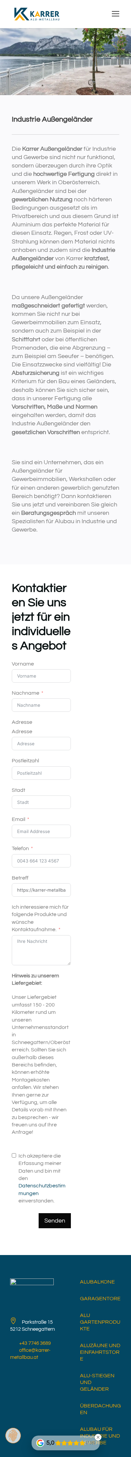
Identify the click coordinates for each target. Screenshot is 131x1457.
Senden (54, 1221)
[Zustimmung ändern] (13, 1436)
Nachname (25, 693)
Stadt (18, 790)
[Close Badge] (98, 1437)
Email (18, 819)
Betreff (20, 878)
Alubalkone (97, 1282)
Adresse (22, 722)
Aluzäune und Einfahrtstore (100, 1352)
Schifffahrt (26, 339)
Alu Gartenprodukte (100, 1322)
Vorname (23, 664)
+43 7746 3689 (35, 1343)
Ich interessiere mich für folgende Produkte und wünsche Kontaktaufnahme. (40, 918)
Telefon (20, 848)
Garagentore (100, 1298)
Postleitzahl (25, 760)
